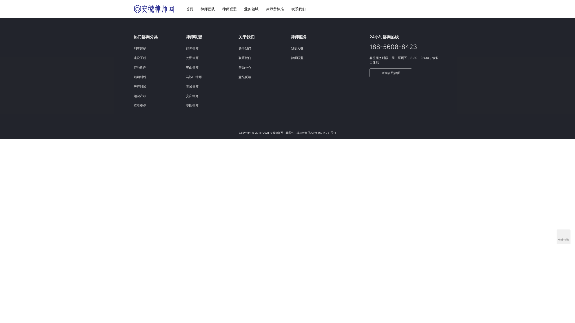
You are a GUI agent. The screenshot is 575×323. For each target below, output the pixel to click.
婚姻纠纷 (140, 77)
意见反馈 (245, 77)
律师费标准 (275, 9)
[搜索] (439, 9)
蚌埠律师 (192, 48)
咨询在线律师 (390, 73)
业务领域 (251, 9)
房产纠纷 (140, 86)
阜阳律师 (192, 105)
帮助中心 (245, 67)
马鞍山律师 (194, 77)
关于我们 (245, 48)
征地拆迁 (140, 67)
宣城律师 (192, 86)
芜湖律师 (192, 58)
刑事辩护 (140, 48)
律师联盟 (229, 9)
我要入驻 (297, 48)
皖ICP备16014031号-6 (322, 132)
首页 (189, 9)
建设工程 (140, 58)
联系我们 (298, 9)
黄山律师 (192, 67)
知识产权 (140, 96)
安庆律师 (192, 96)
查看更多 (140, 105)
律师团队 (208, 9)
